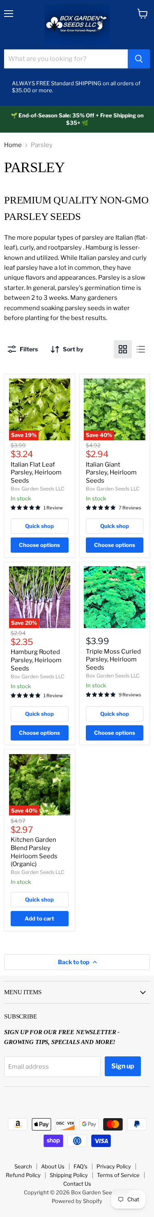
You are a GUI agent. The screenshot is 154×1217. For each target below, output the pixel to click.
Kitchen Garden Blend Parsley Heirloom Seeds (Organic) (34, 852)
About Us (52, 1166)
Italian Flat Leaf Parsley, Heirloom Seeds (36, 472)
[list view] (141, 349)
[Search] (139, 58)
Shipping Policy (69, 1175)
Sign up (122, 1066)
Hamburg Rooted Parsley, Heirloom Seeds (36, 660)
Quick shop (39, 526)
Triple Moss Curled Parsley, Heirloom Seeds (113, 659)
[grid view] (123, 349)
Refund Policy (23, 1175)
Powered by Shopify (77, 1201)
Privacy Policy (114, 1166)
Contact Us (77, 1183)
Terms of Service (118, 1175)
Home (13, 145)
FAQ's (80, 1166)
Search (23, 1166)
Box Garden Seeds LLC (37, 489)
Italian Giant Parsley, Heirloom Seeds (111, 472)
